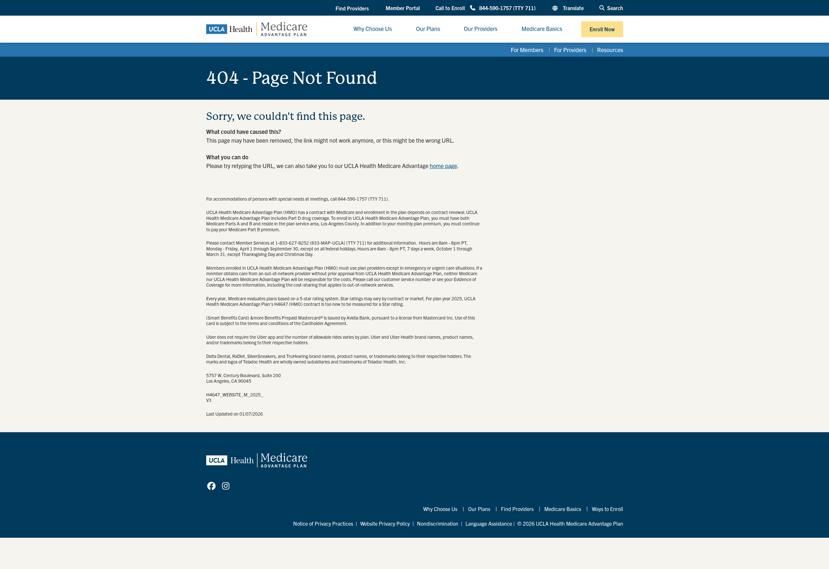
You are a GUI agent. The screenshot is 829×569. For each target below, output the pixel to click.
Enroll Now (602, 29)
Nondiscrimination (437, 523)
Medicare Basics (562, 508)
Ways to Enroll (607, 508)
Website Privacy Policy (385, 523)
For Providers (570, 49)
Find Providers (517, 508)
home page (443, 165)
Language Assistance (488, 523)
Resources (610, 49)
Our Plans (479, 508)
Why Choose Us (440, 508)
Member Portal (403, 8)
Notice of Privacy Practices (323, 523)
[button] (353, 8)
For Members (527, 49)
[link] (211, 486)
